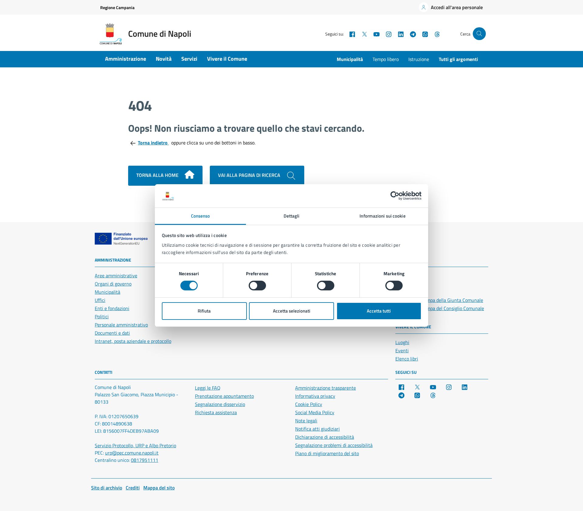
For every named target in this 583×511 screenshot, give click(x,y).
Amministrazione (125, 59)
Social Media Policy (314, 412)
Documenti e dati (112, 333)
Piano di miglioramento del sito (327, 453)
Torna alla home (158, 175)
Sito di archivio (106, 487)
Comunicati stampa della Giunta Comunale (439, 300)
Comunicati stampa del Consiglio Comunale (439, 308)
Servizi (189, 59)
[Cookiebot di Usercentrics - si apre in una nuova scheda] (394, 195)
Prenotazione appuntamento (224, 396)
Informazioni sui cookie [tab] (382, 215)
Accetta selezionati (291, 310)
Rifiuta (204, 310)
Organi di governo (113, 283)
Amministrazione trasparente (325, 387)
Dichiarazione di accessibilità (324, 437)
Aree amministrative (116, 275)
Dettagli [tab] (292, 215)
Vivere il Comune (227, 59)
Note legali (306, 420)
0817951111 (144, 460)
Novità (164, 59)
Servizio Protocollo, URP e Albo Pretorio (135, 445)
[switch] (257, 285)
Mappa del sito (159, 487)
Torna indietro (153, 142)
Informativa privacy (315, 396)
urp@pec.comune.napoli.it (132, 452)
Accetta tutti (379, 310)
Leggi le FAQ (207, 387)
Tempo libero (386, 59)
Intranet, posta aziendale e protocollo (133, 341)
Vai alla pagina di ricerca (249, 175)
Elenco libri (406, 358)
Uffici (100, 300)
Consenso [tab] (200, 215)
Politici (102, 316)
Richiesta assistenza (216, 412)
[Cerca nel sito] (479, 33)
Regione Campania (117, 7)
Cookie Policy (308, 404)
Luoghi (402, 342)
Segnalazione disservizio (220, 404)
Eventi (402, 350)
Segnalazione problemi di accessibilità (334, 445)
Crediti (133, 487)
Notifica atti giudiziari (317, 428)
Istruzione (418, 59)
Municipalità (350, 59)
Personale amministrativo (121, 324)
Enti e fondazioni (112, 308)
